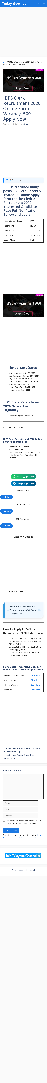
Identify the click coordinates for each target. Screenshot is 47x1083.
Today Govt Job (14, 3)
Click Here (35, 675)
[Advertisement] (23, 32)
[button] (38, 3)
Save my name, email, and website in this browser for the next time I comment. (23, 822)
